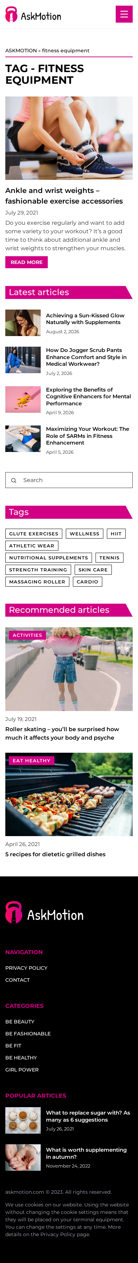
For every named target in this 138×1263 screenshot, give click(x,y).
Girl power (22, 1070)
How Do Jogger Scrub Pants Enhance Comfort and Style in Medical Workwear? (86, 357)
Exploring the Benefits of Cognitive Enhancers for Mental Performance (88, 396)
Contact (17, 980)
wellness (84, 533)
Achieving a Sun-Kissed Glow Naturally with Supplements (85, 319)
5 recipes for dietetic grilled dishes (55, 854)
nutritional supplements (48, 557)
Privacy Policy (57, 1234)
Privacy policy (26, 968)
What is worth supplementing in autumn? (86, 1153)
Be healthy (21, 1058)
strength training (38, 569)
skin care (93, 569)
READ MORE (26, 262)
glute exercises (33, 533)
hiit (116, 533)
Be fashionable (28, 1033)
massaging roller (37, 581)
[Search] (13, 480)
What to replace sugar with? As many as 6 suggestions (88, 1116)
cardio (87, 581)
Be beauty (19, 1021)
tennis (109, 557)
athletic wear (31, 545)
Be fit (13, 1045)
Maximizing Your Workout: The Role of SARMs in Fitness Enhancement (87, 435)
